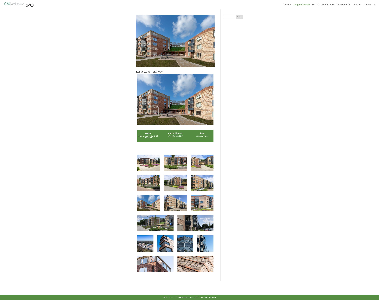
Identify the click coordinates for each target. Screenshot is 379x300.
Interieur (357, 5)
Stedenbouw (328, 5)
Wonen (287, 5)
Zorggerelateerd (301, 5)
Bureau (367, 5)
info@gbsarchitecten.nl (207, 297)
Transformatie (343, 5)
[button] (148, 163)
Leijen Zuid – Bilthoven (150, 71)
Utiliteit (315, 5)
